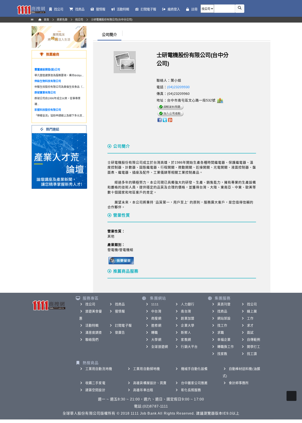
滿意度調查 (93, 332)
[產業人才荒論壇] (59, 161)
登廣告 (120, 332)
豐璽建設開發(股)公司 (47, 69)
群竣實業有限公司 (45, 92)
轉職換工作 (225, 346)
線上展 (252, 311)
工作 (250, 318)
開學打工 (253, 346)
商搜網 (156, 318)
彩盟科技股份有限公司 (47, 109)
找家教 (222, 354)
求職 (220, 332)
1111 (155, 304)
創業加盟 (187, 318)
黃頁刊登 (224, 304)
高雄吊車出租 (143, 390)
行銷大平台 (189, 346)
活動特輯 (92, 325)
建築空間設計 (95, 390)
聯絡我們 (92, 339)
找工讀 (252, 354)
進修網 (156, 325)
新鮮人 (186, 332)
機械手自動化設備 (194, 369)
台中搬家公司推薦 (194, 383)
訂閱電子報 (123, 325)
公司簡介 (109, 35)
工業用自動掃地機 (146, 369)
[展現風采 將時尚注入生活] (59, 37)
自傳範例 (253, 339)
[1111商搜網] (31, 9)
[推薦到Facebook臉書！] (159, 120)
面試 (250, 332)
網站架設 (224, 318)
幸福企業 (224, 339)
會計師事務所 (239, 383)
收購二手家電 (95, 383)
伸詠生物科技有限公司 (47, 81)
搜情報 (120, 311)
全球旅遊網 (159, 346)
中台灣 (156, 311)
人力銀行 (187, 304)
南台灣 (186, 311)
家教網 (186, 339)
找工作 (222, 325)
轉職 (154, 332)
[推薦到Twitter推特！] (165, 120)
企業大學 (187, 325)
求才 (250, 325)
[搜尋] (239, 8)
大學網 (156, 339)
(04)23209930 (178, 87)
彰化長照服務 (191, 390)
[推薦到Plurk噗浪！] (170, 120)
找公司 (90, 304)
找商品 (120, 304)
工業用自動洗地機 (98, 369)
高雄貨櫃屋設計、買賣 (149, 383)
